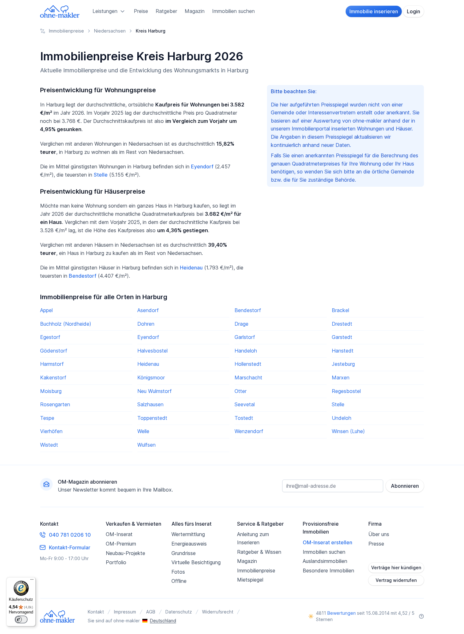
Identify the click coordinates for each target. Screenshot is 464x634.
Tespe (47, 418)
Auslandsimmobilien (325, 561)
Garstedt (342, 337)
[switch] (21, 619)
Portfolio (116, 562)
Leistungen (104, 11)
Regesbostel (346, 391)
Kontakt (96, 611)
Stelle (101, 175)
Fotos (178, 572)
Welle (143, 431)
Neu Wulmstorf (154, 391)
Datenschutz (178, 611)
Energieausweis (189, 543)
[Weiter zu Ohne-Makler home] (57, 616)
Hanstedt (343, 350)
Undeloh (341, 418)
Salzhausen (150, 404)
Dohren (145, 324)
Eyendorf (202, 166)
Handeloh (246, 350)
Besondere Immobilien (328, 570)
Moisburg (51, 391)
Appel (46, 310)
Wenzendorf (249, 431)
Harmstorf (52, 364)
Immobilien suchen (233, 11)
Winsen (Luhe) (348, 431)
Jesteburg (343, 364)
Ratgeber (166, 11)
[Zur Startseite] (60, 11)
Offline (179, 581)
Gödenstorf (53, 350)
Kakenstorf (53, 377)
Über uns (378, 534)
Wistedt (49, 445)
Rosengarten (55, 404)
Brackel (340, 310)
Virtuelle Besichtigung (196, 562)
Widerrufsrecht (217, 611)
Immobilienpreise (256, 570)
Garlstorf (245, 337)
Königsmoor (151, 377)
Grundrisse (183, 553)
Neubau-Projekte (125, 553)
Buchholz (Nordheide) (65, 324)
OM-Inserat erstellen (327, 542)
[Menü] (32, 581)
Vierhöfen (51, 431)
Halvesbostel (152, 350)
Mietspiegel (250, 580)
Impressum (125, 611)
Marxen (340, 377)
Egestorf (50, 337)
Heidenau (191, 267)
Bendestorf (82, 276)
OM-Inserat (119, 534)
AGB (150, 611)
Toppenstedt (152, 418)
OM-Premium (121, 543)
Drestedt (342, 324)
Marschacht (248, 377)
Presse (376, 543)
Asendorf (148, 310)
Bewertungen (341, 613)
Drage (241, 324)
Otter (241, 391)
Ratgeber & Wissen (259, 552)
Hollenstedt (248, 364)
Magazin (195, 11)
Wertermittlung (188, 534)
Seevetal (245, 404)
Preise (141, 11)
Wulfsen (146, 445)
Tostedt (244, 418)
